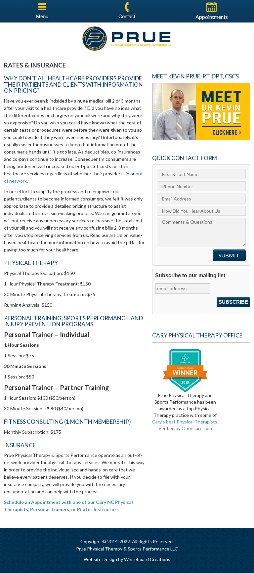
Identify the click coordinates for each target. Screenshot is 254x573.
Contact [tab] (126, 16)
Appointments (211, 17)
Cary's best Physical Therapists (184, 421)
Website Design (100, 559)
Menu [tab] (42, 16)
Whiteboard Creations (147, 559)
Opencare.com (197, 428)
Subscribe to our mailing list (190, 275)
